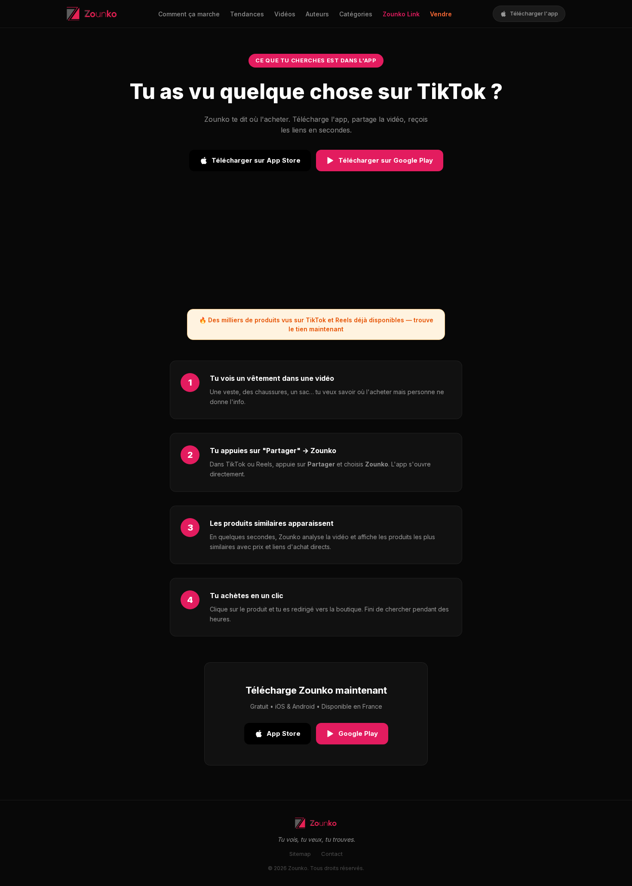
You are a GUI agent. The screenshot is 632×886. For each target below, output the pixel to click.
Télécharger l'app (534, 13)
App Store (284, 733)
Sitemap (300, 853)
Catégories (355, 14)
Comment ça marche (189, 14)
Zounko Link (401, 14)
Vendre (441, 14)
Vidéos (284, 14)
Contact (332, 853)
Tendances (247, 14)
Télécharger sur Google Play (385, 160)
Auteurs (317, 14)
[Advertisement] (316, 248)
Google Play (358, 733)
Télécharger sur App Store (256, 160)
